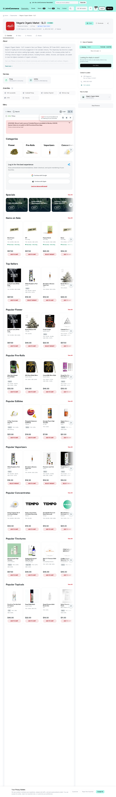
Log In (102, 8)
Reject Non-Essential (87, 791)
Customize (75, 791)
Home (6, 15)
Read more (8, 66)
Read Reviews (96, 105)
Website (59, 29)
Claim (90, 23)
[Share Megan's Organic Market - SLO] (108, 23)
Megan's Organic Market (44, 26)
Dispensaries (13, 15)
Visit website (86, 85)
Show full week (95, 51)
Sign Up (109, 8)
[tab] (8, 35)
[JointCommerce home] (11, 8)
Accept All (100, 791)
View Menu (96, 65)
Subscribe (82, 2)
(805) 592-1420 (49, 29)
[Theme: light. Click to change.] (91, 8)
